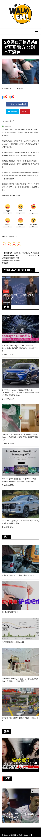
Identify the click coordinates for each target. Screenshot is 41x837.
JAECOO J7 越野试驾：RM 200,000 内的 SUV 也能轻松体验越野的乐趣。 (20, 521)
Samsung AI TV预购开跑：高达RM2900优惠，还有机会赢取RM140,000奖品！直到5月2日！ (20, 480)
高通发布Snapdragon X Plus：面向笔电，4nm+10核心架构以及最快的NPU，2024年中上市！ (20, 348)
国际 (21, 89)
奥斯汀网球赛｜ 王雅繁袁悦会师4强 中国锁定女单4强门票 (19, 816)
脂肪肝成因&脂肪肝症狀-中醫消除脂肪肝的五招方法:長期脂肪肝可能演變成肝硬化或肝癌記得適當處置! (11, 258)
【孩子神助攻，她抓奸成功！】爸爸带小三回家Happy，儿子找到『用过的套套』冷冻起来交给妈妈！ (20, 437)
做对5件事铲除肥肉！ (10, 612)
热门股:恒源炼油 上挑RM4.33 (13, 642)
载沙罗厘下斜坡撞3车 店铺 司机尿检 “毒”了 (18, 575)
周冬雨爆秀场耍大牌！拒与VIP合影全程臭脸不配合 (20, 765)
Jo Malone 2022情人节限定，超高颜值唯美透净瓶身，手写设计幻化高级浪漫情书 (20, 680)
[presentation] (33, 791)
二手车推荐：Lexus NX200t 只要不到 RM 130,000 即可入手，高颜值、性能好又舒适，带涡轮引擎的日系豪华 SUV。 (20, 392)
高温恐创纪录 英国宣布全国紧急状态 (30, 254)
